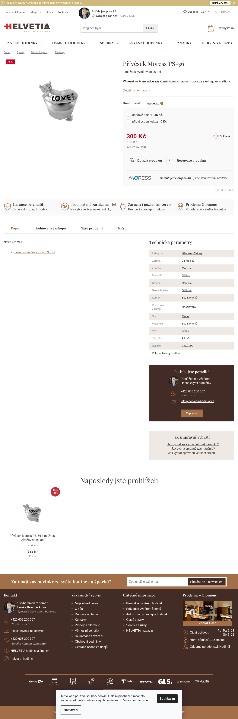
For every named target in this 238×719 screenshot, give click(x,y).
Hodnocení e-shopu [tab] (50, 228)
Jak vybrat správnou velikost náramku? (193, 444)
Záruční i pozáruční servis (149, 204)
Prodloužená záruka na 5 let (93, 204)
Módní (185, 316)
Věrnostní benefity (87, 630)
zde (145, 700)
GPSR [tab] (122, 228)
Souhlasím (167, 698)
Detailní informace (135, 90)
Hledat (150, 28)
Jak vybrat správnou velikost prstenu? (193, 453)
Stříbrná (187, 290)
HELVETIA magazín (139, 630)
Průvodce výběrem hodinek (144, 603)
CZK (204, 11)
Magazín (36, 12)
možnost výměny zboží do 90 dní (34, 252)
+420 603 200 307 (193, 391)
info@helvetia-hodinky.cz (197, 401)
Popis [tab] (15, 228)
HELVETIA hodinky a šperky (30, 650)
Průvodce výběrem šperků (143, 608)
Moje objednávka (86, 603)
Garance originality (29, 204)
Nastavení (71, 709)
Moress (186, 268)
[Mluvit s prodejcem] (146, 161)
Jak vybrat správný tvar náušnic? (193, 448)
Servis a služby (136, 625)
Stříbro (186, 275)
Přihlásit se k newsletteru (207, 581)
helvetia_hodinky (22, 658)
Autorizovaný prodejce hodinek (147, 614)
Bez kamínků (189, 297)
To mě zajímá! (220, 3)
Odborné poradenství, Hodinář (210, 646)
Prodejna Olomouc (15, 12)
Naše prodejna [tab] (92, 228)
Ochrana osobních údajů (91, 647)
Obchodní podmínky (88, 641)
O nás (49, 12)
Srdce (185, 330)
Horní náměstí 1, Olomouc (207, 639)
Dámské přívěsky (192, 253)
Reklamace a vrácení (89, 636)
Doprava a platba (86, 614)
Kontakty (63, 12)
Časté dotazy (135, 619)
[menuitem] (23, 43)
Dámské (187, 282)
